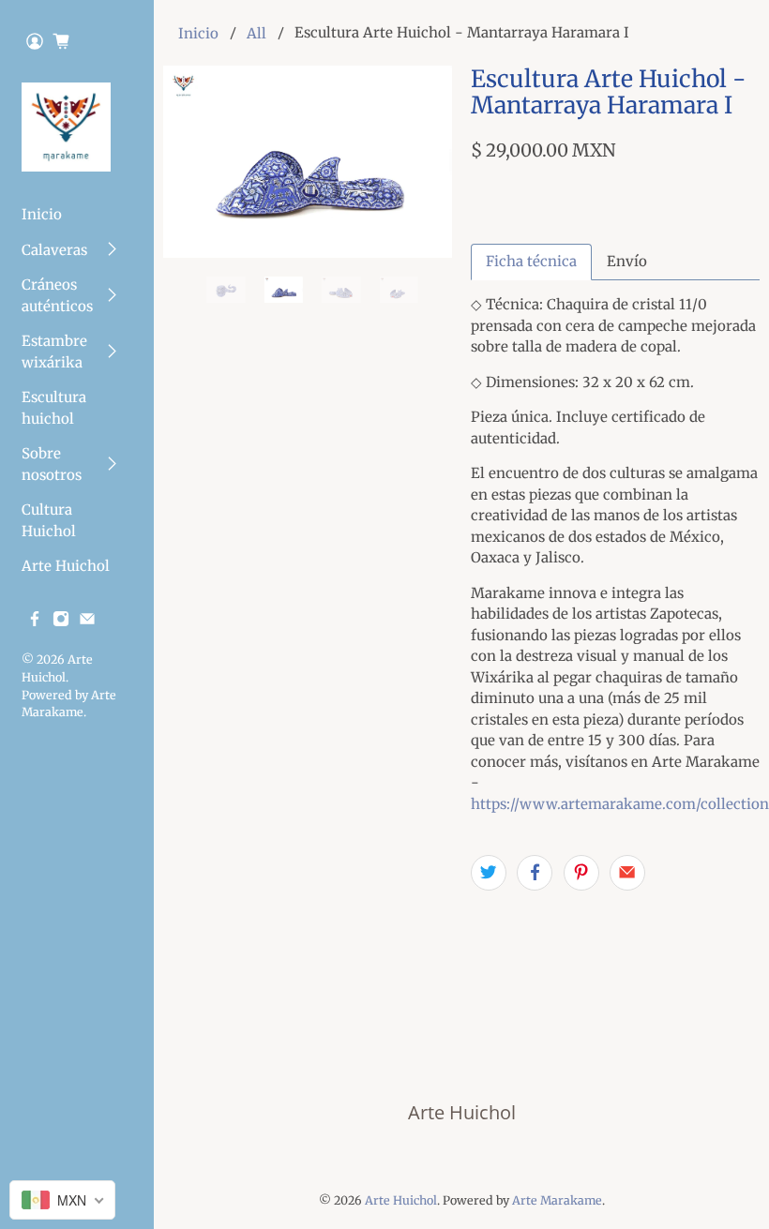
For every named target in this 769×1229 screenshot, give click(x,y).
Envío (627, 261)
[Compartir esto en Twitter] (488, 873)
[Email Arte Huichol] (87, 622)
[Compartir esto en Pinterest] (581, 873)
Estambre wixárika (54, 351)
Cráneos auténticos (57, 295)
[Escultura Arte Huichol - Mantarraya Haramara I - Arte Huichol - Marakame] (307, 162)
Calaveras (54, 250)
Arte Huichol (66, 566)
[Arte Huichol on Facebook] (35, 622)
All (256, 33)
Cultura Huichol (49, 520)
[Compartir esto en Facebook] (534, 873)
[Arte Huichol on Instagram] (61, 622)
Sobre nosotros (52, 464)
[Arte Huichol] (66, 127)
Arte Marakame (557, 1200)
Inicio (42, 214)
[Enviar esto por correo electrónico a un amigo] (627, 873)
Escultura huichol (54, 407)
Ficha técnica (531, 261)
